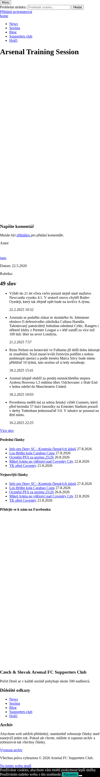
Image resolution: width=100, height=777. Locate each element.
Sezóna (14, 28)
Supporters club (20, 36)
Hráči (13, 40)
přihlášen (24, 235)
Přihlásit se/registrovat (16, 12)
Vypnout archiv (11, 750)
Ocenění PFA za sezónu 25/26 (31, 457)
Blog (13, 32)
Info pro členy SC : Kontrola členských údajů (42, 449)
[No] (80, 775)
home (4, 16)
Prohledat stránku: (13, 7)
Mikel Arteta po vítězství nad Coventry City (41, 461)
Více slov (7, 431)
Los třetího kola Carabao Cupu (32, 453)
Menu (5, 2)
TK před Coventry (23, 466)
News (13, 24)
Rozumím (70, 774)
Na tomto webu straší (15, 766)
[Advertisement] (50, 170)
